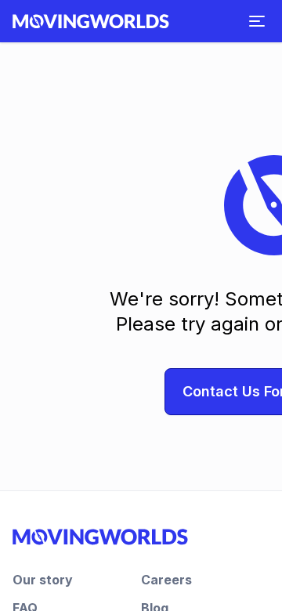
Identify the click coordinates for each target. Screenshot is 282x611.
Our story (43, 580)
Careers (166, 580)
